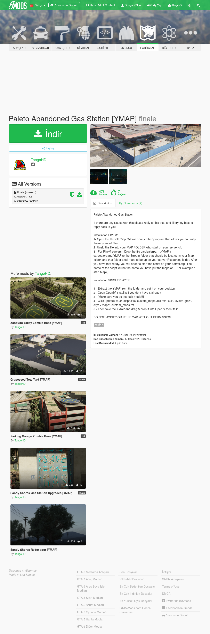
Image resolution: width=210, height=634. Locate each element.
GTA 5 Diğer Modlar (90, 626)
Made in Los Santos (22, 575)
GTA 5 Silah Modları (90, 598)
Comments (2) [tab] (132, 203)
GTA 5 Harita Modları (90, 619)
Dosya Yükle (132, 5)
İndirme (103, 194)
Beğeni (122, 194)
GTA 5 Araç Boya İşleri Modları (91, 588)
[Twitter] (33, 164)
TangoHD (38, 159)
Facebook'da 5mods (178, 608)
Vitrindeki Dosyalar (132, 579)
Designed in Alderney (23, 570)
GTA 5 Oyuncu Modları (91, 612)
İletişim (166, 572)
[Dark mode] (189, 5)
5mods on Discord (177, 615)
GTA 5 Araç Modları (89, 579)
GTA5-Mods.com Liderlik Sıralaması (135, 610)
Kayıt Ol (176, 5)
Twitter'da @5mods (178, 601)
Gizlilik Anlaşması (173, 579)
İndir (52, 133)
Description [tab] (104, 203)
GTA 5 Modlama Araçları (93, 572)
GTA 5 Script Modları (90, 605)
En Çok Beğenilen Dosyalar (137, 586)
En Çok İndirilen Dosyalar (136, 593)
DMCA (166, 593)
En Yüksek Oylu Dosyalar (136, 601)
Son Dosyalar (128, 572)
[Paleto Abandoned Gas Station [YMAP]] (145, 145)
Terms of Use (170, 586)
